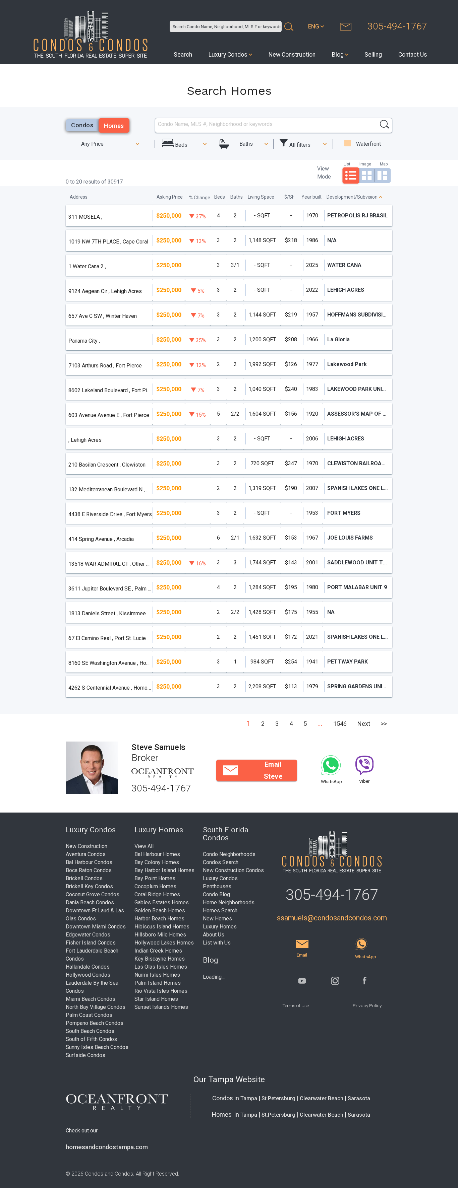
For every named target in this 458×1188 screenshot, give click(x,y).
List (347, 164)
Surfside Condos (85, 1055)
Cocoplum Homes (155, 886)
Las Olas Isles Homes (160, 967)
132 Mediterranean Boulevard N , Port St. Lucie (110, 489)
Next (363, 723)
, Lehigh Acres (85, 440)
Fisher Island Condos (91, 942)
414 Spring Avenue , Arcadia (101, 539)
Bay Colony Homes (156, 862)
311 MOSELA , (85, 217)
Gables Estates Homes (161, 902)
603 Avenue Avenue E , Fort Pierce (108, 415)
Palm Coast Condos (89, 1015)
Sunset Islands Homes (161, 1007)
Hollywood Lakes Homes (164, 942)
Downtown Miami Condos (96, 926)
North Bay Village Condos (95, 1007)
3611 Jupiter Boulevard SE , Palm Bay (110, 588)
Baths (246, 144)
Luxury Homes (220, 926)
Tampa (248, 1098)
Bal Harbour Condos (89, 862)
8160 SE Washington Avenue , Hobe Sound (110, 663)
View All (144, 846)
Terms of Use (295, 1005)
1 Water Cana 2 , (87, 266)
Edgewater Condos (88, 934)
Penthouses (217, 886)
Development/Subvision (352, 197)
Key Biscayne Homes (159, 959)
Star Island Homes (156, 999)
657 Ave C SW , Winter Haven (102, 316)
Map (384, 164)
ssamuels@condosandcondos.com (332, 918)
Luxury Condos (228, 54)
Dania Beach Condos (90, 902)
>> (384, 723)
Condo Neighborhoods (229, 854)
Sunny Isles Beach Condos (97, 1047)
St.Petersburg (278, 1098)
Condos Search (220, 862)
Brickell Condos (84, 878)
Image (365, 164)
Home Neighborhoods (228, 902)
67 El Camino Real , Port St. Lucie (107, 638)
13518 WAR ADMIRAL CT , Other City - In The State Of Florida (110, 564)
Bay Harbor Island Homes (164, 870)
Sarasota (359, 1098)
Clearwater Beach (321, 1098)
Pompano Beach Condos (94, 1023)
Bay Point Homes (154, 878)
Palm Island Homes (157, 983)
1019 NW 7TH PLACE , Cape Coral (108, 241)
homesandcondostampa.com (107, 1147)
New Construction (292, 54)
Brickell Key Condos (89, 886)
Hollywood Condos (88, 975)
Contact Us (412, 54)
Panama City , (84, 341)
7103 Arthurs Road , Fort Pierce (105, 365)
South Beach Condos (90, 1031)
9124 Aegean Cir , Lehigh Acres (105, 291)
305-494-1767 (397, 26)
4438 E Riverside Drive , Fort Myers (110, 514)
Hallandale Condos (88, 967)
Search (183, 54)
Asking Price (170, 197)
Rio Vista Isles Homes (160, 991)
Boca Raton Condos (89, 870)
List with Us (217, 942)
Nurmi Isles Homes (157, 975)
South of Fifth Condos (91, 1039)
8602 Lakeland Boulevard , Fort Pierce (110, 390)
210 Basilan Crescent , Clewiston (107, 465)
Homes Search (220, 910)
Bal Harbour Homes (157, 854)
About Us (213, 934)
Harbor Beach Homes (159, 918)
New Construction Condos (233, 870)
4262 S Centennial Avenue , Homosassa (110, 688)
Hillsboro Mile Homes (160, 934)
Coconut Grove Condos (92, 894)
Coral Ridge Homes (157, 894)
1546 (340, 723)
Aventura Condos (86, 854)
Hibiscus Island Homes (161, 926)
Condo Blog (216, 894)
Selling (373, 54)
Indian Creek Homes (158, 951)
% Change (199, 197)
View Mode (324, 172)
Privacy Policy (367, 1005)
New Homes (217, 918)
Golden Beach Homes (159, 910)
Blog (338, 54)
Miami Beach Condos (90, 999)
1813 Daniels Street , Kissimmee (107, 613)
